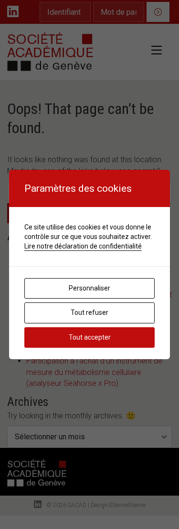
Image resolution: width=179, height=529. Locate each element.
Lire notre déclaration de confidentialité (83, 246)
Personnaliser (89, 288)
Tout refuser (89, 312)
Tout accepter (90, 337)
